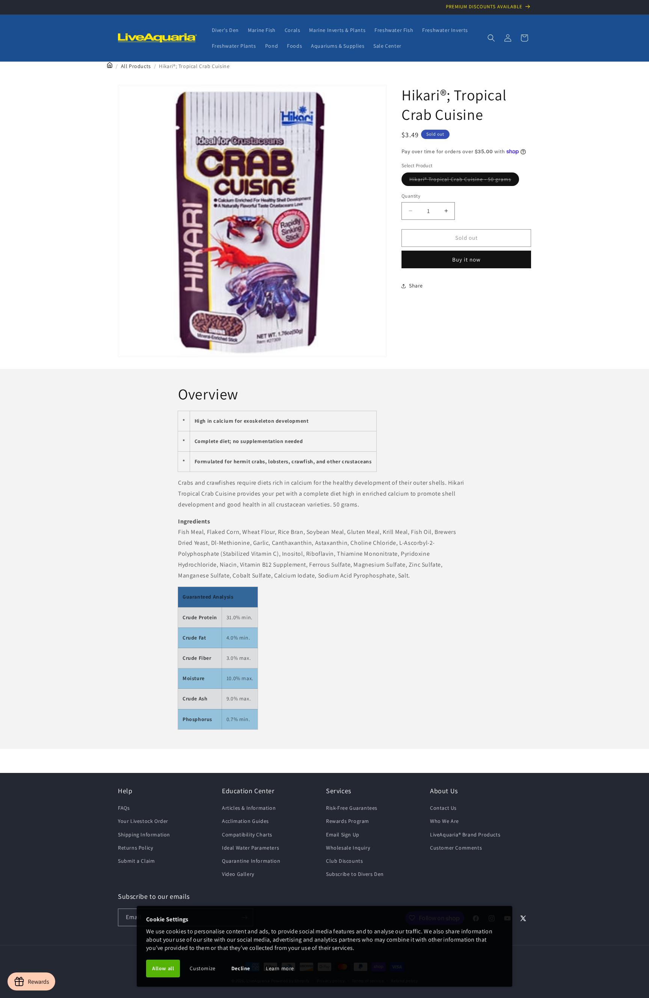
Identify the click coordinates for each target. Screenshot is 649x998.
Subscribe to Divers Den (355, 874)
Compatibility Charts (247, 834)
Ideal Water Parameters (250, 847)
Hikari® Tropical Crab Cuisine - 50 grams (464, 180)
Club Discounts (344, 860)
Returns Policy (135, 847)
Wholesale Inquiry (348, 847)
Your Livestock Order (143, 821)
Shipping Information (144, 834)
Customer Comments (456, 847)
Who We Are (444, 821)
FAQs (124, 807)
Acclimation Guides (245, 821)
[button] (491, 38)
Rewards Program (347, 821)
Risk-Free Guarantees (351, 807)
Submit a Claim (136, 860)
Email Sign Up (342, 834)
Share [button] (416, 285)
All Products (136, 66)
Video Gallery (238, 874)
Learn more (280, 968)
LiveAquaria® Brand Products (465, 834)
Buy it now (466, 259)
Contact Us (443, 807)
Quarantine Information (251, 860)
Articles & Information (249, 807)
